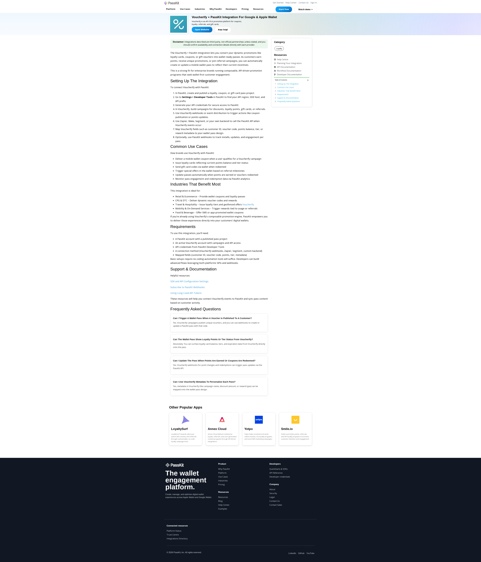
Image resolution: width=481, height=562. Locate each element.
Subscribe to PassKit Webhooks (187, 287)
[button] (308, 80)
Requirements (282, 94)
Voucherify (248, 204)
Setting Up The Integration (288, 84)
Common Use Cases (285, 87)
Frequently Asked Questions (288, 101)
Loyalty (279, 48)
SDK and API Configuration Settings (189, 281)
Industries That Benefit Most (288, 91)
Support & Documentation (288, 98)
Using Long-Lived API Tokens (186, 292)
